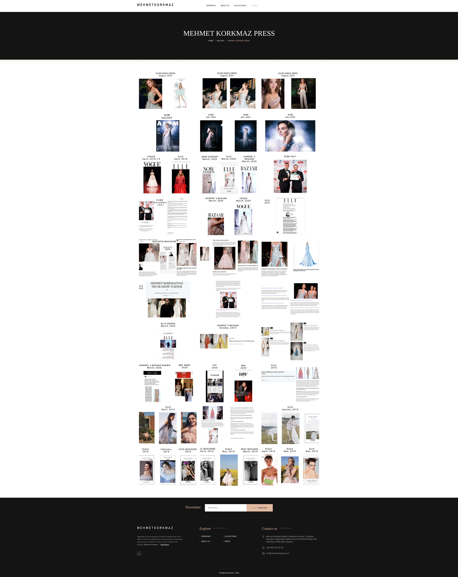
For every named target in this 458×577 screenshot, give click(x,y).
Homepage (206, 536)
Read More (165, 545)
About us (205, 541)
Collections (230, 536)
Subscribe (262, 508)
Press (227, 541)
